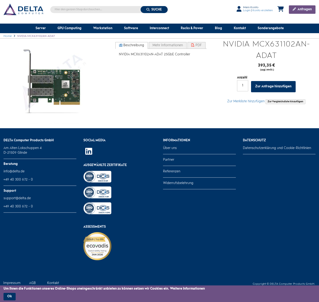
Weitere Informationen (187, 289)
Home (8, 36)
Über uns (170, 148)
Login (246, 10)
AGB (32, 283)
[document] (159, 293)
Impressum (12, 283)
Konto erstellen (262, 10)
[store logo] (23, 9)
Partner (168, 160)
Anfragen (304, 9)
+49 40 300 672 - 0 (18, 179)
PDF (198, 45)
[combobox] (109, 9)
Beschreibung (133, 45)
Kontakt (53, 283)
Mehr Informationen (167, 45)
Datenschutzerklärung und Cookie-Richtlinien (277, 148)
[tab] (131, 45)
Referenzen (171, 171)
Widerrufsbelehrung (178, 183)
